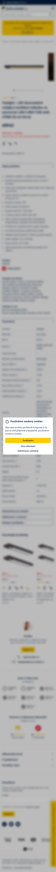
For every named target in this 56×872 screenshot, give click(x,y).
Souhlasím (28, 440)
